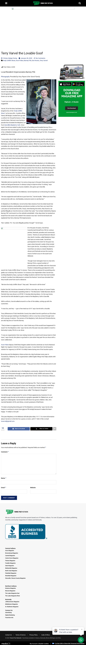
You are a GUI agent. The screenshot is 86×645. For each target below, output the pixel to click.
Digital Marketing (10, 615)
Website (33, 487)
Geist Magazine (9, 565)
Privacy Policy (33, 635)
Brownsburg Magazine (11, 553)
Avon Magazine (9, 550)
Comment (5, 452)
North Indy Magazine (11, 570)
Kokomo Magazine (10, 588)
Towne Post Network (15, 638)
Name (3, 478)
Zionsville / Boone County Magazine (15, 578)
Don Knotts (35, 60)
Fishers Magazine (10, 560)
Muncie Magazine (10, 591)
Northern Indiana (11, 586)
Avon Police (19, 60)
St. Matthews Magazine (11, 606)
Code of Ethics (45, 635)
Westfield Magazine (10, 575)
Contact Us (8, 610)
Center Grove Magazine (11, 558)
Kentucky (8, 599)
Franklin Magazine (10, 563)
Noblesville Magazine (11, 568)
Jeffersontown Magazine (12, 601)
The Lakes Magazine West (12, 596)
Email (3, 488)
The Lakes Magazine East (12, 593)
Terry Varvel (44, 60)
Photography (5, 77)
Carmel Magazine (10, 555)
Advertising (8, 612)
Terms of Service (21, 635)
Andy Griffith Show (9, 60)
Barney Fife (27, 60)
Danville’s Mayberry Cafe (12, 125)
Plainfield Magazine (10, 573)
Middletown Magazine (11, 604)
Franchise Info (9, 617)
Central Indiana (10, 548)
